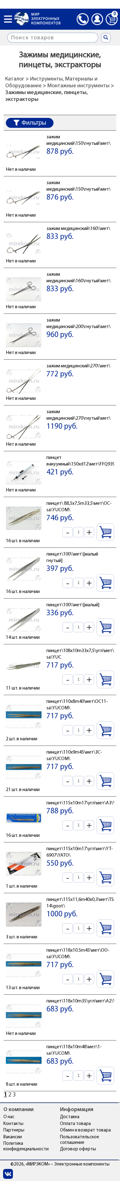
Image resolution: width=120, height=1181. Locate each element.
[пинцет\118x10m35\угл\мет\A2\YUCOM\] (24, 1032)
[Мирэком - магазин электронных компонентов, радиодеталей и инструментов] (37, 19)
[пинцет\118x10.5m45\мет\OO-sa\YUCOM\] (24, 981)
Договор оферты (78, 1149)
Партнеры (13, 1130)
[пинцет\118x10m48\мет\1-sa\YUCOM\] (24, 1078)
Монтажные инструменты (78, 86)
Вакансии (12, 1137)
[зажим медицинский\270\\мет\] (24, 397)
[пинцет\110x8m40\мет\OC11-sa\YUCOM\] (24, 733)
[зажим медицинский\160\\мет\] (24, 260)
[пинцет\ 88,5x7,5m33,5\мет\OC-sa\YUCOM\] (24, 535)
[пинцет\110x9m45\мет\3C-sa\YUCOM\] (24, 783)
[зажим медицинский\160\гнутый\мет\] (24, 306)
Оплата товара (75, 1124)
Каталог (14, 79)
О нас (8, 1117)
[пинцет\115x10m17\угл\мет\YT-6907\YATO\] (24, 880)
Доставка (69, 1117)
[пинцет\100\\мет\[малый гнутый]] (24, 585)
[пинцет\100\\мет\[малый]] (24, 636)
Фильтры (34, 122)
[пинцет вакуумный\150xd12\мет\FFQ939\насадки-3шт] (24, 489)
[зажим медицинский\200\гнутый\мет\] (24, 351)
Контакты (13, 1124)
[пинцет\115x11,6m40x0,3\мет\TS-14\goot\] (24, 931)
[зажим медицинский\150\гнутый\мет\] (24, 168)
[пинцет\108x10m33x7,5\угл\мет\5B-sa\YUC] (24, 682)
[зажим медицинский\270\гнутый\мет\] (24, 443)
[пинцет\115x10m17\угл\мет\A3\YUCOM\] (24, 834)
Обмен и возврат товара (85, 1130)
